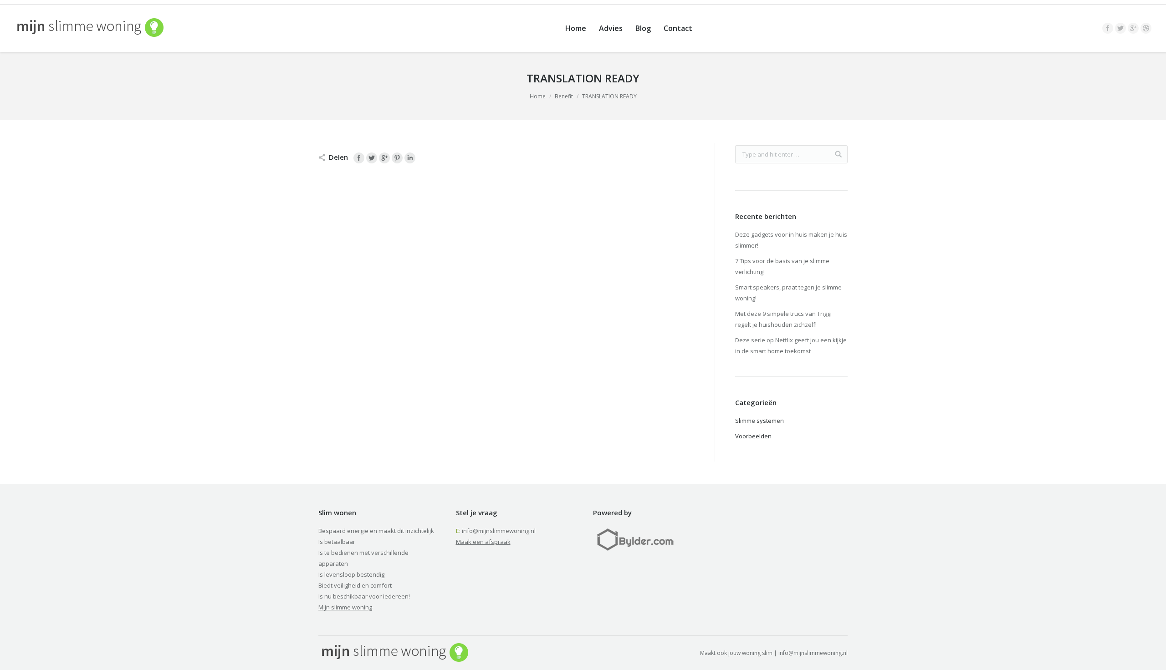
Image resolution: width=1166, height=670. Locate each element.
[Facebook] (1107, 28)
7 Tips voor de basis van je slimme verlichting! (782, 266)
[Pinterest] (397, 157)
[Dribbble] (1145, 28)
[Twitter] (1120, 28)
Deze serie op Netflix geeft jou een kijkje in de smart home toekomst (791, 345)
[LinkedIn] (409, 157)
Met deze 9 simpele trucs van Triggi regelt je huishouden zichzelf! (783, 319)
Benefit (564, 96)
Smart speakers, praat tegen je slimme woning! (788, 292)
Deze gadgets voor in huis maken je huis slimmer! (791, 239)
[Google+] (1133, 28)
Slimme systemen (759, 420)
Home (538, 96)
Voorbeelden (753, 436)
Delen (338, 157)
